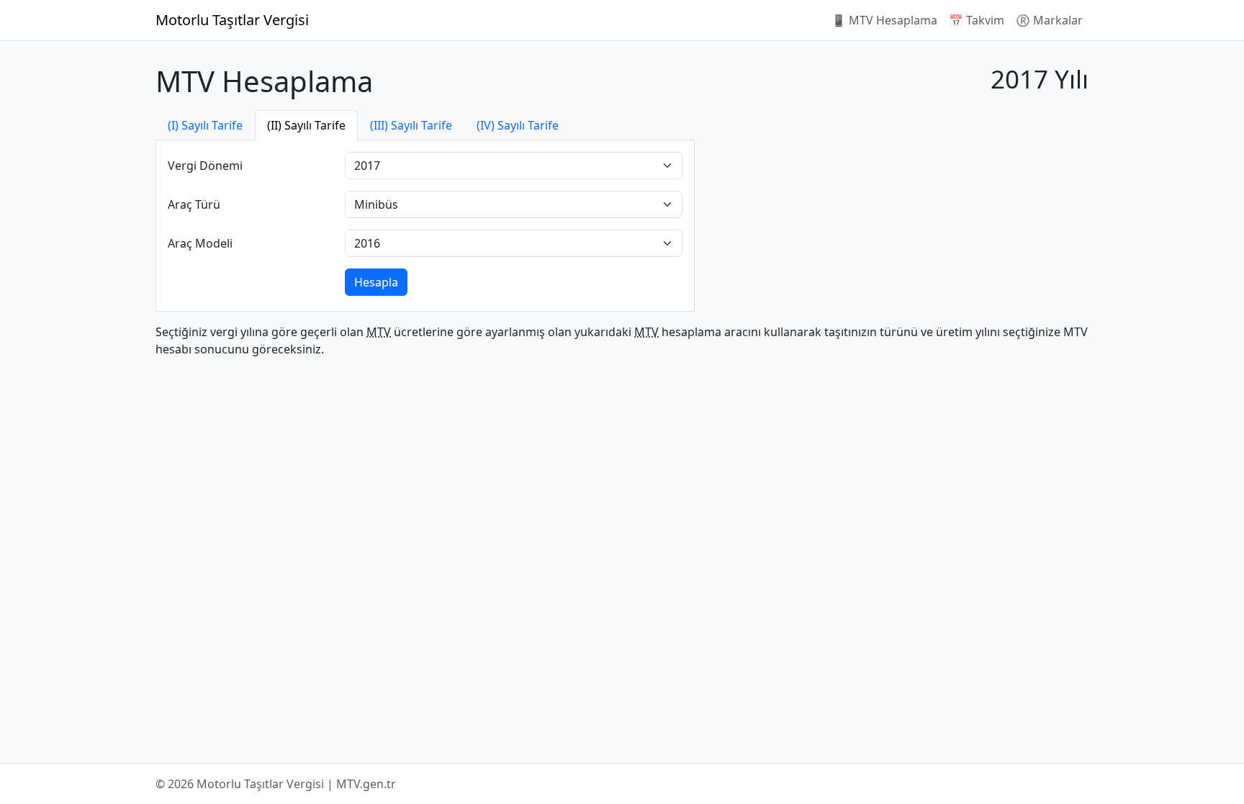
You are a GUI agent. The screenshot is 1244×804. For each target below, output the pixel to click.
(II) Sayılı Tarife (306, 125)
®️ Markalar (1049, 20)
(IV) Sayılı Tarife (518, 125)
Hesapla (376, 282)
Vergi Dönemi (205, 165)
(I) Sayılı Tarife (205, 125)
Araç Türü (194, 204)
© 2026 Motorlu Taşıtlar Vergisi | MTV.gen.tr (276, 784)
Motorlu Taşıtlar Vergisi (232, 20)
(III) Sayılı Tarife (411, 125)
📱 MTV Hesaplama (884, 20)
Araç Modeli (200, 243)
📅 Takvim (976, 20)
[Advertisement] (897, 211)
